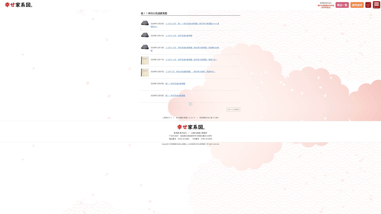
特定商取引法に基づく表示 (209, 118)
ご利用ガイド (167, 118)
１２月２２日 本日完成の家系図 (178, 35)
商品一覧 (342, 5)
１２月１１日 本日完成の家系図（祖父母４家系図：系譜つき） (191, 59)
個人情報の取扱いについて (185, 118)
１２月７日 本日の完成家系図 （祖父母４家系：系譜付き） (190, 71)
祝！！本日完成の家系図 (175, 83)
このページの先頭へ (233, 109)
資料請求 (357, 5)
